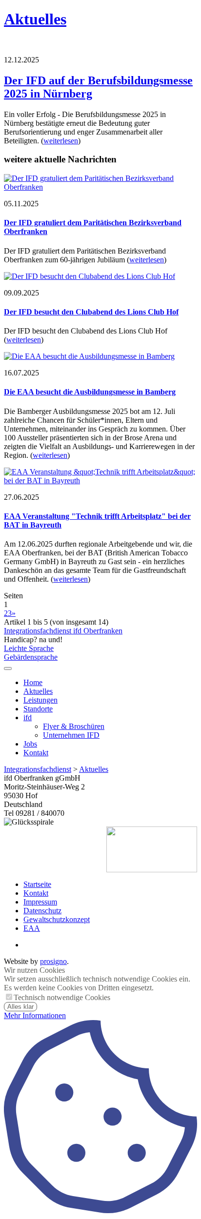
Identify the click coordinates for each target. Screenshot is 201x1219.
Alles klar (20, 1006)
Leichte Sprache (29, 648)
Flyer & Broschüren (73, 726)
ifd (27, 717)
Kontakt (35, 752)
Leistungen (40, 700)
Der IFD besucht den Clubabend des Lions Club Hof (91, 312)
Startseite (37, 884)
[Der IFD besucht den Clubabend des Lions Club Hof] (89, 276)
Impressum (40, 902)
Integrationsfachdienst (37, 769)
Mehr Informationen (35, 1015)
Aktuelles (35, 19)
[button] (8, 668)
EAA (31, 928)
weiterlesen (60, 141)
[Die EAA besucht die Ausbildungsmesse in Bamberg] (89, 356)
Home (32, 682)
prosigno (53, 961)
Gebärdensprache (31, 657)
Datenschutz (42, 910)
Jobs (30, 744)
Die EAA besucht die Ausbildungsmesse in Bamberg (90, 392)
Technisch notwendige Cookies (62, 997)
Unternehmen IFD (71, 735)
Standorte (38, 709)
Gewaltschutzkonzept (56, 919)
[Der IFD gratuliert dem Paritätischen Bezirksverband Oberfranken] (100, 187)
